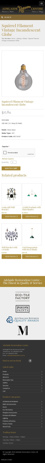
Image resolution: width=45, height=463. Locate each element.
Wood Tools (7, 427)
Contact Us (6, 388)
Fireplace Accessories (10, 413)
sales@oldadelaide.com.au (16, 355)
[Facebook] (30, 360)
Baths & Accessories (9, 404)
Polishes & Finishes (9, 421)
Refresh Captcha (8, 159)
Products (6, 374)
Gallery (5, 383)
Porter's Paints (7, 424)
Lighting (18, 38)
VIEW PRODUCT (11, 216)
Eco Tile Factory (8, 410)
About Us (6, 377)
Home (13, 38)
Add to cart (11, 168)
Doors (5, 407)
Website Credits (6, 460)
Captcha (5, 146)
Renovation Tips (8, 380)
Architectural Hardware (10, 401)
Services (5, 385)
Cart (4, 391)
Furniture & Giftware (9, 415)
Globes (25, 38)
